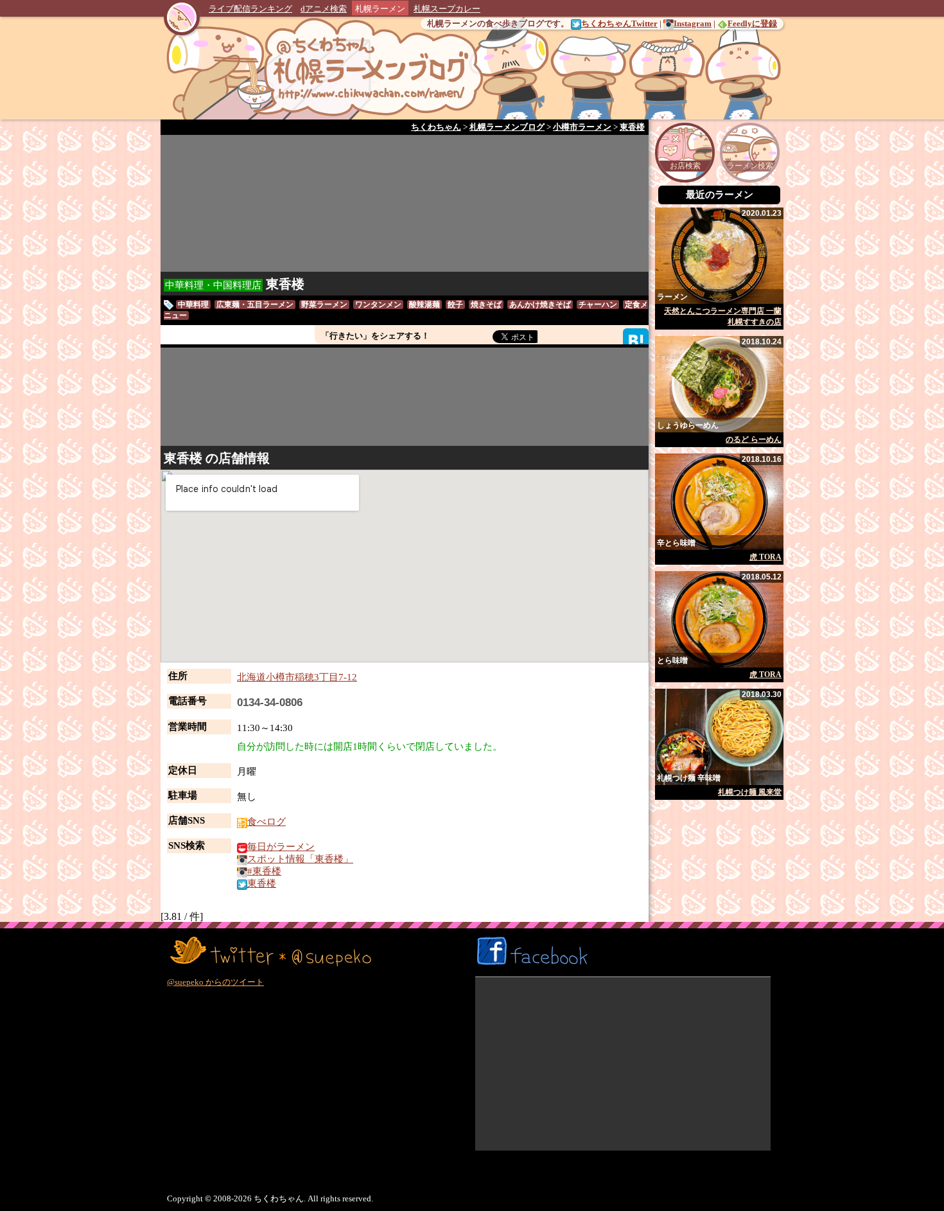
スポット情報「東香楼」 (300, 859)
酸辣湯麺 (424, 304)
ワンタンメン (378, 304)
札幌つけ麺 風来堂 (750, 792)
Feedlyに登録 (752, 23)
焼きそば (486, 304)
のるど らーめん (754, 439)
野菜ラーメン (324, 304)
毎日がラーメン (281, 847)
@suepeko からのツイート (215, 982)
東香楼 (285, 284)
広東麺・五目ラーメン (254, 304)
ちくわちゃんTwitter (619, 23)
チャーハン (598, 304)
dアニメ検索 (324, 8)
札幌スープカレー (447, 8)
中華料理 (193, 304)
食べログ (266, 822)
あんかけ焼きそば (540, 304)
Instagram (693, 23)
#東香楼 (264, 871)
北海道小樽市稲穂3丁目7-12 (297, 677)
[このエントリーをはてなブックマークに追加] (636, 340)
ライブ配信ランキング (250, 8)
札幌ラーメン (380, 8)
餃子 (455, 304)
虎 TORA (765, 556)
